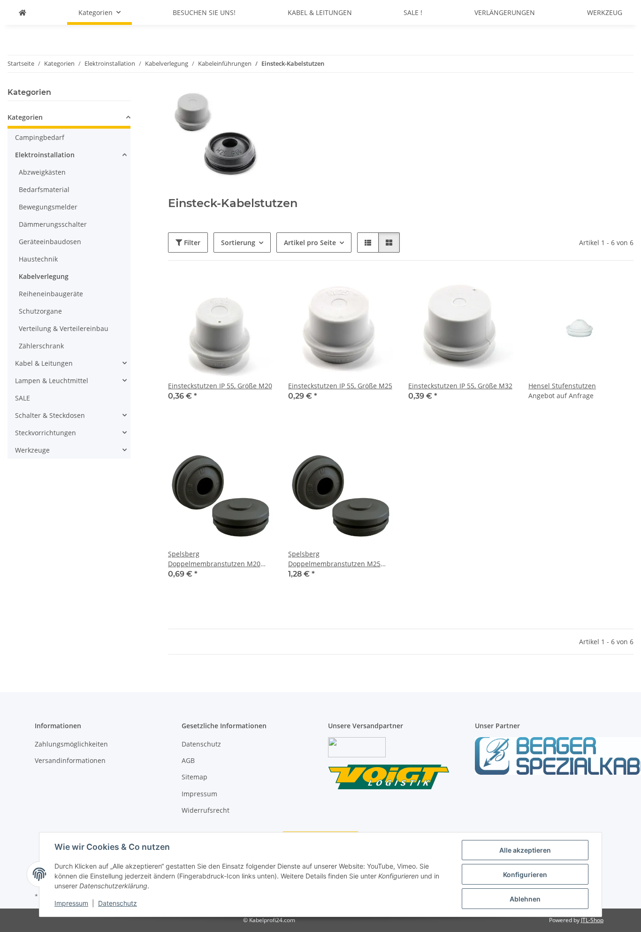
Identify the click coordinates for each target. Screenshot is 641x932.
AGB (188, 760)
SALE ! (413, 12)
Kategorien (25, 117)
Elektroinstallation (45, 154)
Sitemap (194, 776)
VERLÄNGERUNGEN (504, 12)
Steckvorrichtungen (45, 432)
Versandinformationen (70, 760)
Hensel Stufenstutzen (562, 385)
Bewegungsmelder (48, 206)
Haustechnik (38, 258)
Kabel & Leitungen (44, 363)
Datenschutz (117, 903)
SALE (22, 397)
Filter (191, 242)
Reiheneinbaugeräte (51, 293)
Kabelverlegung (44, 276)
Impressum (71, 903)
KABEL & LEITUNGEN (320, 12)
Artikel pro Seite (310, 242)
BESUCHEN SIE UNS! (204, 12)
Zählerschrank (41, 345)
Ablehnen (525, 899)
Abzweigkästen (42, 172)
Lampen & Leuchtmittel (51, 380)
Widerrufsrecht (205, 810)
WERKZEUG (604, 12)
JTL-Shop (592, 920)
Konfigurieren (525, 874)
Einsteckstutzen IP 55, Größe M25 (340, 385)
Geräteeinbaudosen (50, 241)
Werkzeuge (32, 450)
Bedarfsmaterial (44, 189)
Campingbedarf (39, 137)
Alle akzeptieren (525, 850)
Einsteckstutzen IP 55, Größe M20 (220, 385)
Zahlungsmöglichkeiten (71, 743)
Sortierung (238, 242)
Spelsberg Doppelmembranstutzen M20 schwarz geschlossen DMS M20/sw (214, 559)
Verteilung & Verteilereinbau (63, 328)
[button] (368, 242)
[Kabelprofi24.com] (23, 12)
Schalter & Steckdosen (50, 415)
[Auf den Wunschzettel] (257, 291)
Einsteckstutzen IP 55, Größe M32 (460, 385)
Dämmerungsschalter (53, 224)
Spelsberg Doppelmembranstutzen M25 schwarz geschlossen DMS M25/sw (334, 559)
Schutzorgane (40, 311)
